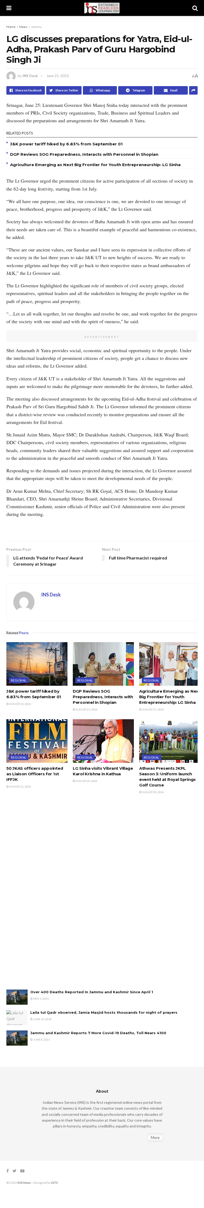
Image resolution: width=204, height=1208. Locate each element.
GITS (54, 1183)
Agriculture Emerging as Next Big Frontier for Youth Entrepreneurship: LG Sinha (95, 164)
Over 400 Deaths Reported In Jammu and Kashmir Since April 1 (91, 992)
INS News (24, 1183)
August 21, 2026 (86, 709)
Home (10, 27)
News (23, 27)
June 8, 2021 (41, 1039)
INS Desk (30, 76)
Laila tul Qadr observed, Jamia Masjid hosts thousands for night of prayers (103, 1012)
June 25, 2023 (57, 76)
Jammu (36, 27)
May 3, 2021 (41, 998)
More (155, 1137)
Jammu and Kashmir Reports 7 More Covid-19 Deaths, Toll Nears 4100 (98, 1033)
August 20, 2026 (86, 780)
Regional (19, 680)
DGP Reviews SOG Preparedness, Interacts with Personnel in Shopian (84, 154)
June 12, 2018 (42, 1019)
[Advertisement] (46, 897)
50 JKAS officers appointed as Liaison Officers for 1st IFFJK (34, 774)
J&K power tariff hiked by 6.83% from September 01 (66, 143)
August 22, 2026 (20, 703)
